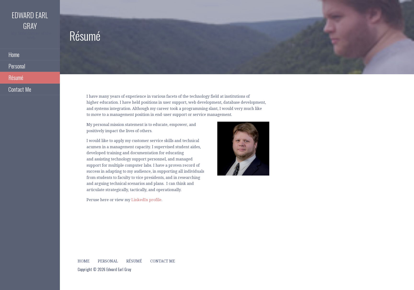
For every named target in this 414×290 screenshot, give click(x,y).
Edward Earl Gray (30, 20)
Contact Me (19, 89)
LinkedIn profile (146, 200)
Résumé (15, 77)
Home (13, 54)
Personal (16, 66)
